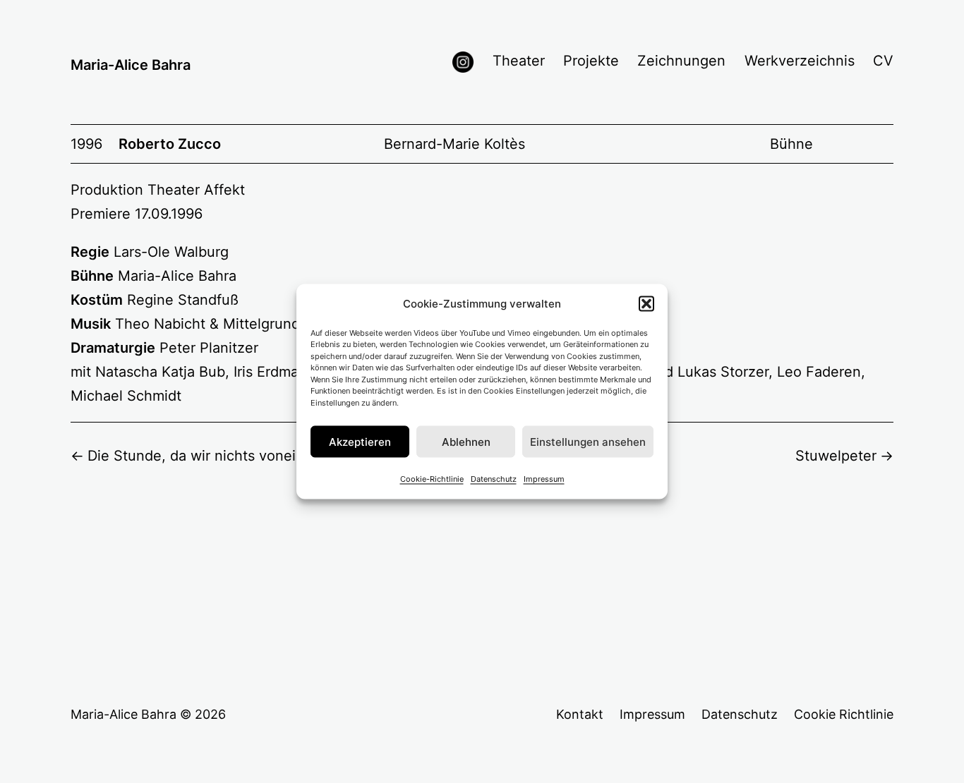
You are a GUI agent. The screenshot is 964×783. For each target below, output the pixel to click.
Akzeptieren (360, 441)
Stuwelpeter (835, 455)
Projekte (591, 60)
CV (883, 60)
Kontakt (579, 714)
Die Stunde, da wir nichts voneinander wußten (242, 455)
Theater (519, 60)
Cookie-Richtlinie (432, 479)
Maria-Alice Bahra (131, 64)
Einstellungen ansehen (588, 441)
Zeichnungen (681, 60)
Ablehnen (466, 441)
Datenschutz (494, 479)
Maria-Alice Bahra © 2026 (148, 714)
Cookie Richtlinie (843, 714)
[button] (646, 303)
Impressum (544, 479)
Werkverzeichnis (800, 60)
